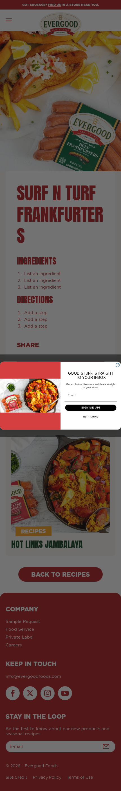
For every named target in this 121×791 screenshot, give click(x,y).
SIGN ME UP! (90, 407)
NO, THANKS (90, 417)
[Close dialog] (117, 365)
